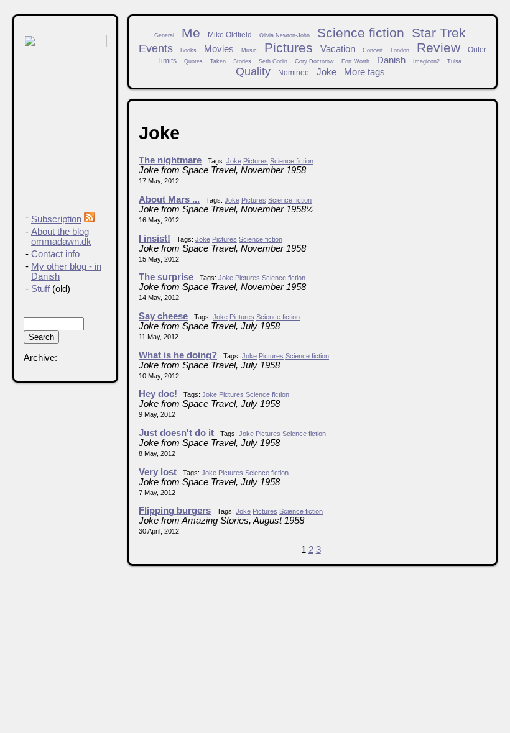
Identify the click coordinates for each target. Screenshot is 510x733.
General (164, 35)
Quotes (193, 61)
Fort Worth (355, 61)
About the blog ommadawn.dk (61, 237)
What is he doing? (178, 355)
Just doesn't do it (176, 433)
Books (188, 50)
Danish (391, 60)
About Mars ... (169, 199)
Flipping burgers (175, 511)
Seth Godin (273, 61)
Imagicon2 (426, 61)
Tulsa (454, 61)
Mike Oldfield (230, 34)
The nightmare (170, 160)
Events (156, 48)
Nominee (293, 72)
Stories (242, 61)
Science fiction (360, 32)
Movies (219, 49)
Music (249, 50)
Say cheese (163, 316)
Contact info (55, 254)
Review (438, 47)
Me (191, 32)
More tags (364, 72)
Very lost (158, 472)
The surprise (166, 277)
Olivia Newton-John (284, 35)
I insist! (154, 239)
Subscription (56, 219)
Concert (373, 50)
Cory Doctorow (314, 61)
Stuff (40, 289)
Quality (253, 71)
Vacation (337, 49)
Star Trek (439, 32)
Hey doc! (158, 394)
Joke (326, 72)
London (400, 50)
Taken (218, 61)
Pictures (288, 47)
